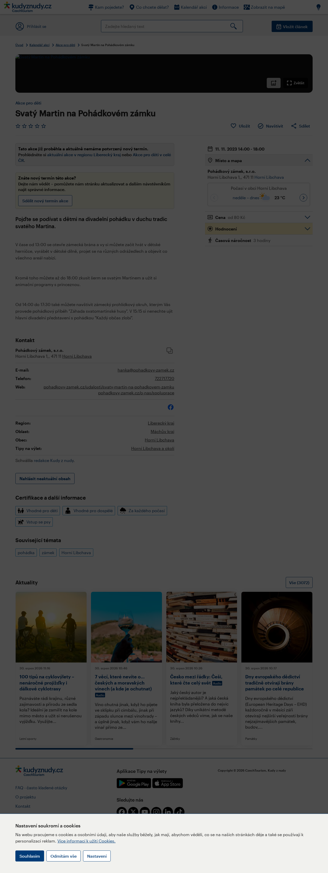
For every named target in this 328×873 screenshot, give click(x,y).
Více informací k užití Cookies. (86, 840)
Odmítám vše (63, 856)
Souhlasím (29, 856)
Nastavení (97, 856)
